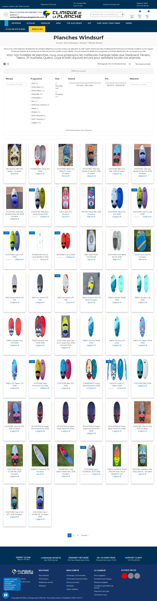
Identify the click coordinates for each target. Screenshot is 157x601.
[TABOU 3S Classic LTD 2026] (14, 369)
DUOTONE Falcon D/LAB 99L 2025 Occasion (14, 471)
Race (35, 108)
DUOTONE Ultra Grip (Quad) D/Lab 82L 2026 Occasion (91, 171)
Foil (35, 83)
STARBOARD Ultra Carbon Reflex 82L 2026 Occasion (65, 471)
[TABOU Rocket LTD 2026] (142, 284)
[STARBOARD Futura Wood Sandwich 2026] (91, 369)
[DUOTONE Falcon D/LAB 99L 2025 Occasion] (14, 455)
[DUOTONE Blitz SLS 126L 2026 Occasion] (117, 155)
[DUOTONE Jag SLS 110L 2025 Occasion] (14, 412)
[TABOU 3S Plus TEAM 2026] (91, 326)
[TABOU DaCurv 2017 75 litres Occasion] (91, 284)
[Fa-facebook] (131, 576)
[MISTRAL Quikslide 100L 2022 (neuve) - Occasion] (142, 455)
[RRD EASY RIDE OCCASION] (91, 241)
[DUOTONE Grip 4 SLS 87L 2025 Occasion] (14, 498)
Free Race (38, 87)
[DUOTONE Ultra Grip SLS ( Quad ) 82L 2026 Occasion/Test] (66, 326)
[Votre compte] (132, 13)
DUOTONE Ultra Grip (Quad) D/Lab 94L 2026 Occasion (142, 171)
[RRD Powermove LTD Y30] (14, 284)
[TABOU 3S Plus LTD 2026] (117, 326)
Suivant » (84, 535)
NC (34, 101)
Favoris (140, 16)
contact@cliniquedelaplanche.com (27, 17)
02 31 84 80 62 (142, 6)
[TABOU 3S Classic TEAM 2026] (142, 326)
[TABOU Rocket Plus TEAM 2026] (40, 326)
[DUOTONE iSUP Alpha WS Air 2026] (117, 241)
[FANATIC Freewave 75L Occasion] (40, 455)
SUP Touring (38, 119)
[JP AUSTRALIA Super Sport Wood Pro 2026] (117, 412)
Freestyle (37, 98)
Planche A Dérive (40, 105)
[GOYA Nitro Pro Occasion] (66, 198)
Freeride (37, 94)
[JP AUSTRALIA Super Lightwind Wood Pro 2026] (91, 412)
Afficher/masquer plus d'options (79, 130)
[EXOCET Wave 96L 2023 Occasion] (91, 198)
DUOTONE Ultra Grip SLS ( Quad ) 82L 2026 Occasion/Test (66, 343)
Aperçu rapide (18, 153)
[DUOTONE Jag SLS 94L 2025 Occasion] (142, 412)
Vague (36, 123)
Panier (147, 17)
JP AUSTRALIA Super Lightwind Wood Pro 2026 (91, 428)
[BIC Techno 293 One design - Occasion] (14, 155)
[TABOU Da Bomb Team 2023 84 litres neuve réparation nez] (117, 455)
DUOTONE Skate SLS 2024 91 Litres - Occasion (65, 171)
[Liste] (8, 64)
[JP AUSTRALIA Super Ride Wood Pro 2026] (66, 412)
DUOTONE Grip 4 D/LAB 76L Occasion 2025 (40, 514)
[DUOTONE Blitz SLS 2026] (66, 369)
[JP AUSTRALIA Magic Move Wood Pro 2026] (40, 412)
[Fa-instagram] (137, 576)
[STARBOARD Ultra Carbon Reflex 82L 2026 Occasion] (66, 455)
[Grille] (4, 64)
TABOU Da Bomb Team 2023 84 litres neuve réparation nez (116, 471)
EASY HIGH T (77, 598)
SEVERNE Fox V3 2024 (65, 255)
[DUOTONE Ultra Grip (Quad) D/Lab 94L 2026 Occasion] (142, 155)
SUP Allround (39, 116)
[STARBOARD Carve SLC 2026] (40, 155)
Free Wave (38, 91)
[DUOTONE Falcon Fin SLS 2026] (117, 198)
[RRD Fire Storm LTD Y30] (40, 284)
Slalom (36, 112)
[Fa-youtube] (124, 576)
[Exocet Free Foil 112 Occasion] (142, 241)
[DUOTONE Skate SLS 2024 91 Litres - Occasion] (66, 155)
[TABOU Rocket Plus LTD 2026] (14, 326)
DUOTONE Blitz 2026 (142, 383)
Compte (132, 16)
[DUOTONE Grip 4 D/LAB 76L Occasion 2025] (40, 498)
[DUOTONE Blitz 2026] (142, 369)
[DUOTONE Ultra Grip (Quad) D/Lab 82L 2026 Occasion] (91, 155)
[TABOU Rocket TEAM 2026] (117, 284)
